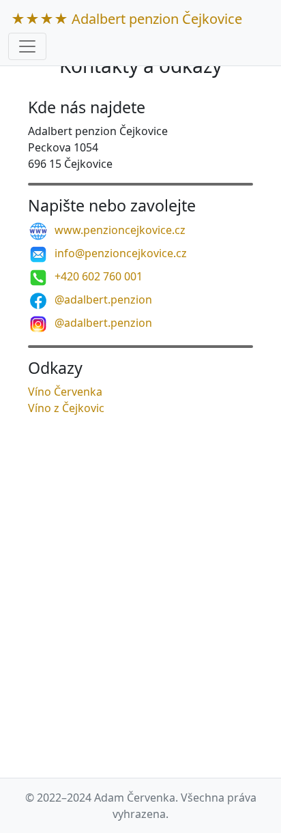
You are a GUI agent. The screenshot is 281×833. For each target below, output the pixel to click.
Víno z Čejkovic (66, 407)
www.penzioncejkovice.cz (119, 229)
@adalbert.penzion (102, 299)
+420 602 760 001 (97, 276)
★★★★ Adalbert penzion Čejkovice (126, 19)
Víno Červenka (65, 391)
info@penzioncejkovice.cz (119, 253)
